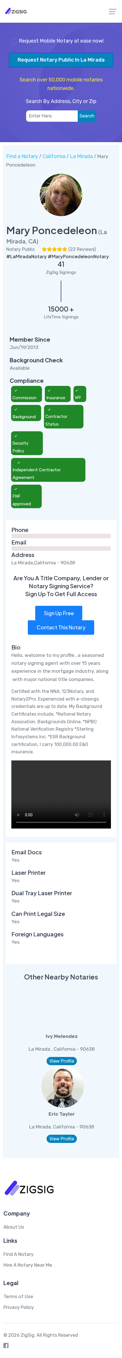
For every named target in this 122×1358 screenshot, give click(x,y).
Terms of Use (18, 1296)
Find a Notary (22, 156)
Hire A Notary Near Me (27, 1265)
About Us (13, 1227)
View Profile (61, 1061)
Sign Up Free (59, 613)
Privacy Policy (18, 1307)
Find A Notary (18, 1254)
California (54, 156)
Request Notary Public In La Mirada (61, 60)
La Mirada (81, 156)
